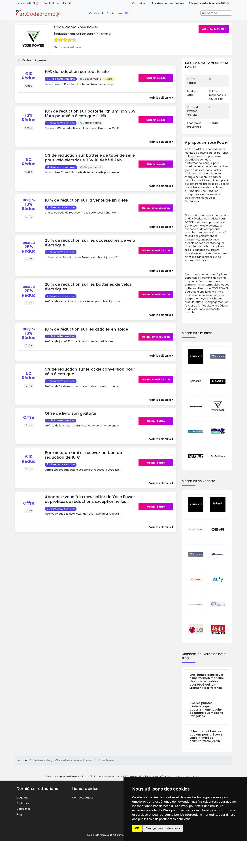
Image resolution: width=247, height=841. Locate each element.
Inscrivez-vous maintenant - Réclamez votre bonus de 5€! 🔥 (190, 3)
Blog (128, 13)
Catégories (114, 13)
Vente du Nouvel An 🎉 (57, 3)
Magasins (22, 797)
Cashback (96, 13)
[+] (90, 87)
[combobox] (216, 13)
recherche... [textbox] (210, 13)
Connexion (138, 3)
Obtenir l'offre (156, 421)
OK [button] (137, 828)
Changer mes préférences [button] (162, 828)
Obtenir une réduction (156, 208)
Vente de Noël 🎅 (28, 3)
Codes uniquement (35, 60)
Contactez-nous (82, 797)
